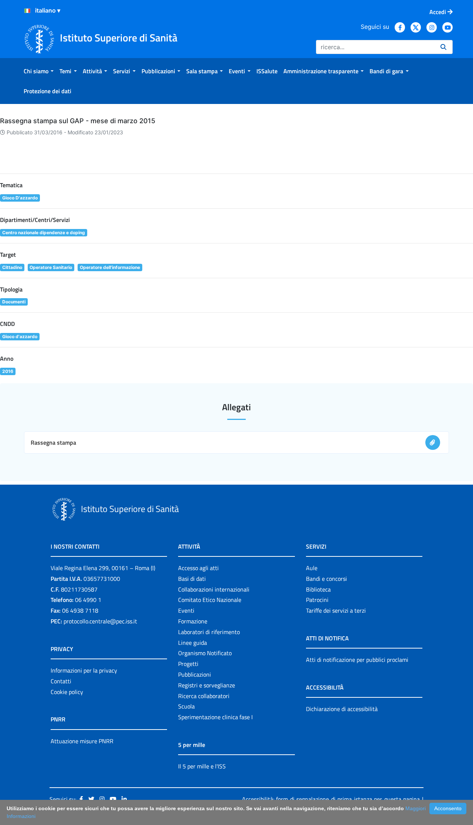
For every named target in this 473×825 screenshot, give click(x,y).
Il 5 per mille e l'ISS (202, 766)
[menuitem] (39, 71)
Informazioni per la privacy (84, 670)
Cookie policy (67, 691)
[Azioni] (27, 11)
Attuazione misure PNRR (82, 741)
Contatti (61, 681)
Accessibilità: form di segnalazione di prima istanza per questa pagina (331, 799)
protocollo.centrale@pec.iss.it (100, 621)
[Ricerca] (443, 47)
